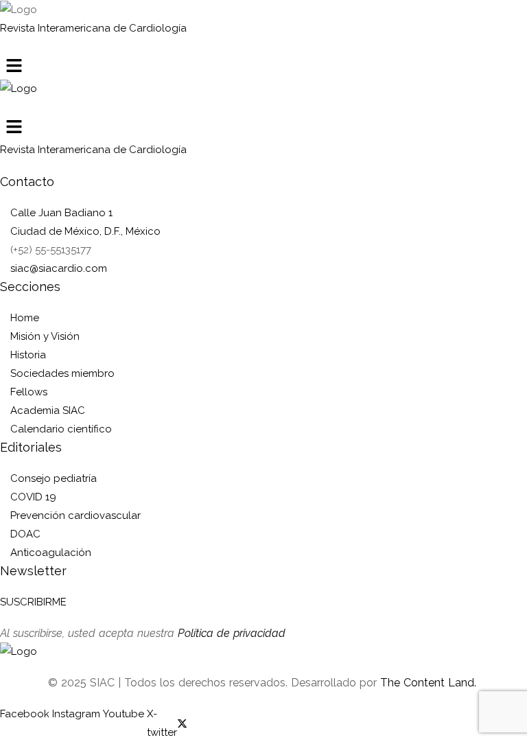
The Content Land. (430, 682)
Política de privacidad (231, 633)
